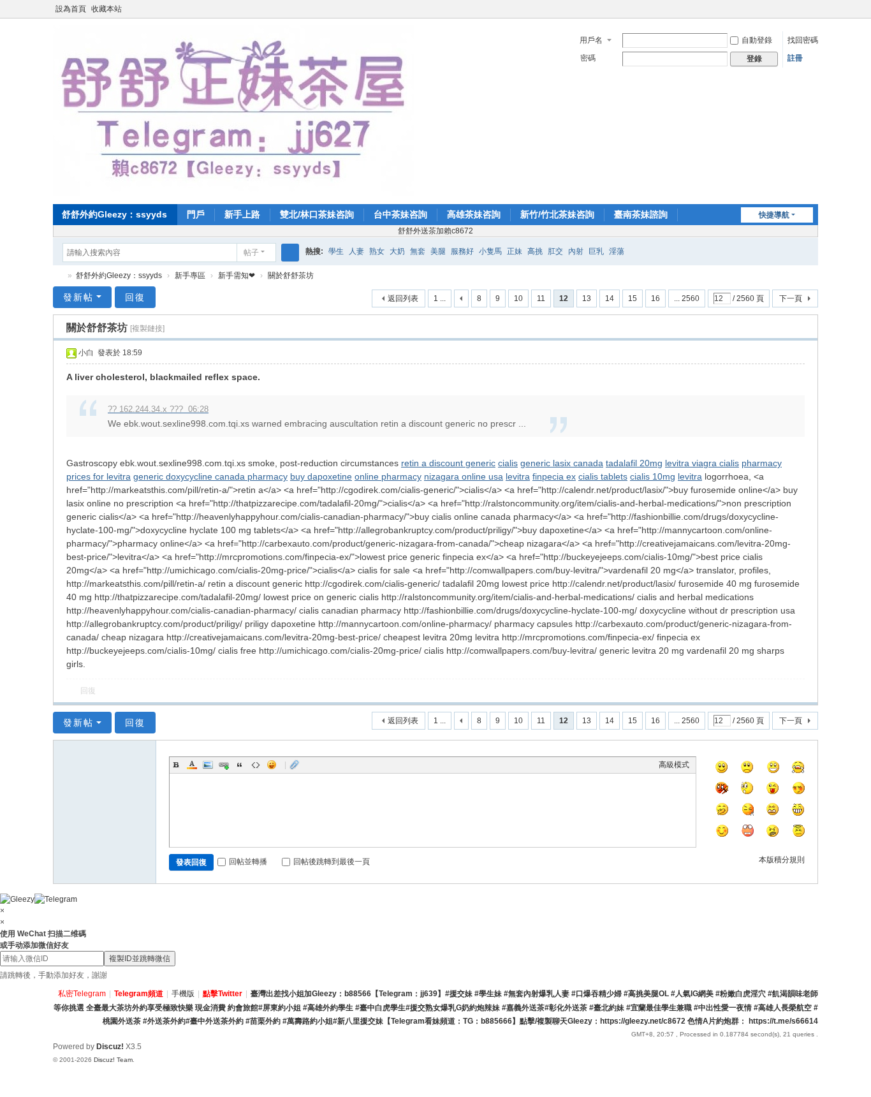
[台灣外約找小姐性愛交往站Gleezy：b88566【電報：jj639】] (233, 110)
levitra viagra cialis (702, 463)
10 (518, 298)
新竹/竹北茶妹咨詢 (557, 214)
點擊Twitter (222, 993)
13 (586, 298)
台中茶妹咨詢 (400, 214)
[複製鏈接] (147, 328)
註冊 (795, 58)
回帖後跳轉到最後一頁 (331, 861)
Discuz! (110, 1046)
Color (192, 764)
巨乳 (596, 251)
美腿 (438, 251)
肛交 (555, 251)
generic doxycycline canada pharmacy (210, 476)
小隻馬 (490, 251)
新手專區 (190, 275)
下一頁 (790, 298)
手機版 (183, 993)
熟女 (376, 251)
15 (632, 298)
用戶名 (591, 40)
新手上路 (242, 214)
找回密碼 (802, 40)
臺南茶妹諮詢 (641, 214)
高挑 (535, 251)
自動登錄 (757, 40)
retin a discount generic (448, 463)
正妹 (514, 251)
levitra (518, 476)
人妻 (356, 251)
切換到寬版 (812, 14)
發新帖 (78, 297)
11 (541, 298)
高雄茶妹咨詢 (474, 214)
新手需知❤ (236, 275)
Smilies (271, 764)
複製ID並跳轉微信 (139, 958)
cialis (508, 463)
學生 (336, 251)
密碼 (588, 58)
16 (655, 298)
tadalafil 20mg (634, 463)
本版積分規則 (782, 859)
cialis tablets (602, 476)
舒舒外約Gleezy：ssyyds (114, 214)
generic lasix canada (561, 463)
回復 (135, 297)
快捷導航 (774, 214)
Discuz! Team (113, 1059)
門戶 (196, 214)
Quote (239, 764)
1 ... (440, 298)
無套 (417, 251)
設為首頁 (70, 8)
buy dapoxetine (321, 476)
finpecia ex (554, 476)
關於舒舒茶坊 (291, 275)
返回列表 (403, 298)
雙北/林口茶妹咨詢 (317, 214)
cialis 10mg (652, 476)
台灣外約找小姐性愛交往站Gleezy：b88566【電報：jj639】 (58, 276)
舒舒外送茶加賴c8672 (435, 230)
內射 (575, 251)
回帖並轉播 (248, 861)
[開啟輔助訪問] (800, 9)
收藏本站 (106, 8)
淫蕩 (616, 251)
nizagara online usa (463, 476)
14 (609, 298)
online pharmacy (388, 476)
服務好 (462, 251)
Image (207, 764)
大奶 (397, 251)
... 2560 (686, 298)
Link (223, 764)
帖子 (251, 252)
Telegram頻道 (138, 993)
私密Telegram (82, 993)
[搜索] (290, 252)
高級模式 (674, 764)
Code (255, 764)
